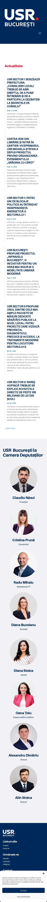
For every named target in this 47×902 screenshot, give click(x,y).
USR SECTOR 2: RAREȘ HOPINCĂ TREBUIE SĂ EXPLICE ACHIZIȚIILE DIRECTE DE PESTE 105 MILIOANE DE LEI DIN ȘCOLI (21, 390)
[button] (43, 873)
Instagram (6, 864)
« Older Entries (10, 428)
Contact (5, 845)
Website (6, 858)
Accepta (23, 890)
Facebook (6, 861)
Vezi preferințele (23, 897)
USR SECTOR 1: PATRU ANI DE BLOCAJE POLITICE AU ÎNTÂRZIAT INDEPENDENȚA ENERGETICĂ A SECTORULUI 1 (22, 206)
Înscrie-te (6, 848)
